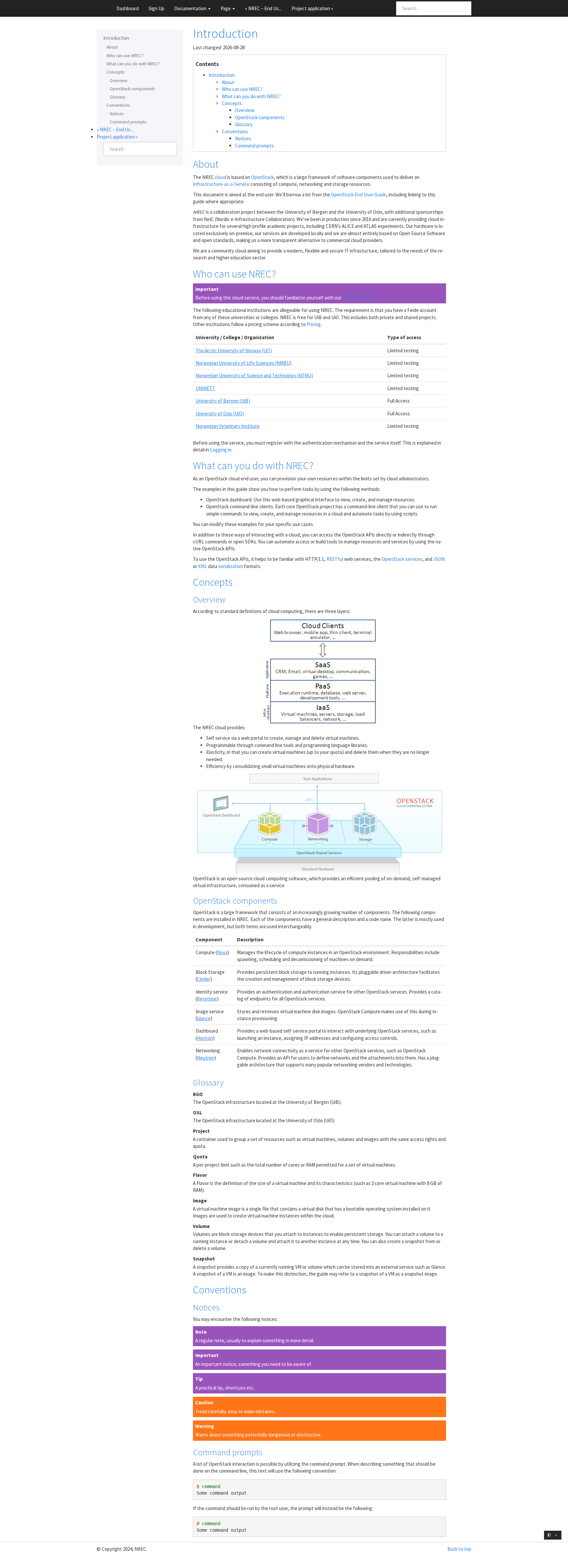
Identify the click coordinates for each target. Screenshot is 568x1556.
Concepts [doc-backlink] (212, 582)
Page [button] (226, 8)
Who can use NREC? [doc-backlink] (234, 273)
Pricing (314, 324)
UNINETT (205, 388)
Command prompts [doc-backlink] (227, 1452)
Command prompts (128, 122)
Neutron (205, 1058)
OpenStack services (402, 559)
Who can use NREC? (124, 55)
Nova (222, 952)
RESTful (334, 559)
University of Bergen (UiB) (223, 401)
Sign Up (156, 8)
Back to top (459, 1549)
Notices (117, 114)
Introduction (116, 38)
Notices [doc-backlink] (206, 1307)
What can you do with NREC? (133, 64)
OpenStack (262, 177)
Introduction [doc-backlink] (225, 33)
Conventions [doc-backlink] (219, 1289)
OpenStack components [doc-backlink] (235, 900)
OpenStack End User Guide (358, 194)
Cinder (203, 979)
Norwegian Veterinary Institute (228, 426)
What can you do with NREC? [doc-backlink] (253, 465)
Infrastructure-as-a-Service (221, 184)
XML (202, 566)
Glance (204, 1018)
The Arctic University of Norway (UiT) (234, 350)
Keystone (207, 999)
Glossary (117, 97)
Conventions (118, 105)
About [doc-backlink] (206, 164)
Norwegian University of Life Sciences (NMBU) (244, 363)
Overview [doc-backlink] (209, 599)
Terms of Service (360, 298)
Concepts (115, 72)
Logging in (220, 450)
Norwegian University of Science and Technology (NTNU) (254, 375)
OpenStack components (132, 89)
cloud (220, 177)
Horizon (205, 1038)
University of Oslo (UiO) (220, 413)
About (112, 47)
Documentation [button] (190, 8)
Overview (119, 80)
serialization (230, 566)
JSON (439, 559)
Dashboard (127, 8)
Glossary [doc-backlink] (208, 1082)
